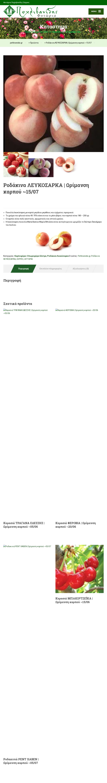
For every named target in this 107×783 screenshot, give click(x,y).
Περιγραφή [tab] (23, 269)
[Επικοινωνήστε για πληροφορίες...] (15, 199)
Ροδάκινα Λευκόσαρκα (58, 256)
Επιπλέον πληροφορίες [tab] (51, 269)
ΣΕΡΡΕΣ (20, 259)
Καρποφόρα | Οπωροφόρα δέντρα (30, 256)
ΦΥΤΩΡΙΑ (28, 259)
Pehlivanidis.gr (84, 256)
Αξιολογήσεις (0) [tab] (81, 269)
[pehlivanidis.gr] (30, 11)
